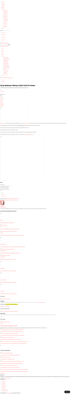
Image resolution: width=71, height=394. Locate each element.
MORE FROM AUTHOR (12, 211)
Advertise (3, 384)
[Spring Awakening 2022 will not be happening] (4, 218)
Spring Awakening (27, 123)
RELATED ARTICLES (4, 211)
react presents (3, 194)
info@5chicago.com (7, 378)
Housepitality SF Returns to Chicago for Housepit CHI (8, 293)
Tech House (5, 23)
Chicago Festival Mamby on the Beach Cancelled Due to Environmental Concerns (12, 246)
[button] (67, 392)
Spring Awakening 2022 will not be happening (7, 222)
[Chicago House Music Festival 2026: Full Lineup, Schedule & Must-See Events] (9, 333)
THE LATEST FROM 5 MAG (5, 350)
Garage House (6, 19)
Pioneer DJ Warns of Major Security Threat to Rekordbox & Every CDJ (11, 331)
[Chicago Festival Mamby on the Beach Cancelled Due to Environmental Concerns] (4, 242)
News (3, 1)
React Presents (2, 123)
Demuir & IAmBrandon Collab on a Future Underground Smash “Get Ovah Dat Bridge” (14, 371)
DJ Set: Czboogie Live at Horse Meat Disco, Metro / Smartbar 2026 (10, 339)
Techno (5, 25)
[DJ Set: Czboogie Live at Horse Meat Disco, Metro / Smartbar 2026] (7, 337)
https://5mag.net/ (3, 207)
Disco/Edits (5, 16)
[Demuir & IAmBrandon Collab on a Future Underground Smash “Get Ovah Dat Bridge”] (14, 369)
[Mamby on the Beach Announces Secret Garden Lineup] (4, 278)
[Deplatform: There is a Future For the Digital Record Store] (8, 365)
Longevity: (2, 301)
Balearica (5, 13)
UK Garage (5, 26)
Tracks (3, 49)
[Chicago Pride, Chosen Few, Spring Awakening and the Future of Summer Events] (8, 231)
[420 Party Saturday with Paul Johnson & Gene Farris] (4, 266)
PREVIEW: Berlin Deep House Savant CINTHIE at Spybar (8, 259)
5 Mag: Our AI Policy (5, 390)
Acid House (5, 10)
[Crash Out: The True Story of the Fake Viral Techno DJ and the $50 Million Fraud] (14, 341)
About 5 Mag (3, 37)
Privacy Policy (4, 389)
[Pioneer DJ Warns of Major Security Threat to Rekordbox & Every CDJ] (12, 329)
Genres (3, 8)
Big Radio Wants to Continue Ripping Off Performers (13, 198)
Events (3, 7)
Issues (1, 323)
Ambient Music (6, 11)
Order (1, 316)
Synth (4, 22)
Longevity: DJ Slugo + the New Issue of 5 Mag (8, 325)
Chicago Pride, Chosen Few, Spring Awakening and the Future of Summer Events (12, 235)
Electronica (5, 17)
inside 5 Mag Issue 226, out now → (41, 302)
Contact (3, 387)
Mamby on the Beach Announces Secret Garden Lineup (8, 282)
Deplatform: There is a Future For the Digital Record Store (10, 367)
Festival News (3, 81)
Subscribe (3, 383)
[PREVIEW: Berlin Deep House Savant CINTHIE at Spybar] (5, 255)
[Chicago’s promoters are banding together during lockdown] (3, 225)
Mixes (3, 5)
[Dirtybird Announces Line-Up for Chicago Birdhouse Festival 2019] (7, 249)
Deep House (6, 14)
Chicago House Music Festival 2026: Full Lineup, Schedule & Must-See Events (12, 335)
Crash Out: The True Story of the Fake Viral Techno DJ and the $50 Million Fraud (13, 343)
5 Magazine (2, 91)
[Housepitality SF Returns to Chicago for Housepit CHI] (4, 289)
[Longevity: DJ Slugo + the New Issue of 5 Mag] (5, 321)
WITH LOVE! (2, 313)
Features (3, 4)
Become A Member (4, 34)
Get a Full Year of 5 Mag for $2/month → (12, 304)
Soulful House (6, 20)
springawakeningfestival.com (28, 134)
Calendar (2, 256)
